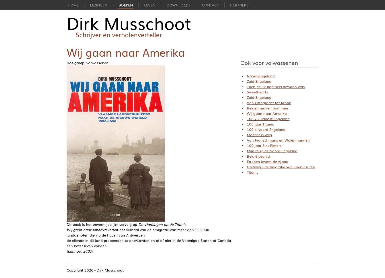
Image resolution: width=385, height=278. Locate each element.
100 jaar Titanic (260, 124)
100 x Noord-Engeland (266, 129)
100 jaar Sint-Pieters (264, 145)
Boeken (126, 5)
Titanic (252, 172)
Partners (239, 5)
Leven (149, 5)
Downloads (178, 5)
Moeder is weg (259, 134)
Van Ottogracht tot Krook (269, 102)
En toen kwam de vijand (267, 161)
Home (73, 5)
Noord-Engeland (261, 75)
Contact (210, 5)
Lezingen (98, 5)
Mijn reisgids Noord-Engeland (272, 150)
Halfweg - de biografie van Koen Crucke (281, 166)
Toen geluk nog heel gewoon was (276, 86)
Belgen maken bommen (267, 108)
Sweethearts (257, 92)
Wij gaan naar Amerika (267, 113)
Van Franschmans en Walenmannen (278, 140)
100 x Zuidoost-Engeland (268, 118)
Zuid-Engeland (259, 81)
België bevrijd (258, 156)
